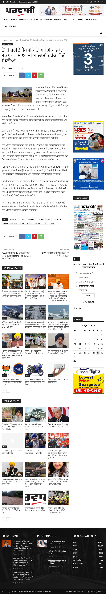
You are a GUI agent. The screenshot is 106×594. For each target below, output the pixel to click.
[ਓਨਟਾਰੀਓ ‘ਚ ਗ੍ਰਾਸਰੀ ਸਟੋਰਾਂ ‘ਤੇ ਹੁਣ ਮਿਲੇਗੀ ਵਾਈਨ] (12, 440)
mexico (25, 223)
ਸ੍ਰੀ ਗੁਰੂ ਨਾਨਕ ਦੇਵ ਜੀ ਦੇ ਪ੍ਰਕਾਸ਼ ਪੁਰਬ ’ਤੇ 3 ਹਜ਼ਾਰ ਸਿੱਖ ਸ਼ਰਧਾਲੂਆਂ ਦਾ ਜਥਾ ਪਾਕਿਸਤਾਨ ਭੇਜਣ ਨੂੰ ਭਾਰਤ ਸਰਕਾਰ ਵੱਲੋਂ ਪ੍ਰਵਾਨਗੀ (58, 325)
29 (98, 352)
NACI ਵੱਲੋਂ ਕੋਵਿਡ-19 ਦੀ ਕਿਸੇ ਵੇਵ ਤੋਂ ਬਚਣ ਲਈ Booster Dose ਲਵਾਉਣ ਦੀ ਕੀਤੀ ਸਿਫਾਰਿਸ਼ (17, 256)
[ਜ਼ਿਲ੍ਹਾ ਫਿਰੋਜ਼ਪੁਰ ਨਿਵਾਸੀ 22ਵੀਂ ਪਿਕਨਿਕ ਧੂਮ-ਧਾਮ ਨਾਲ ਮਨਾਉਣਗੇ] (35, 498)
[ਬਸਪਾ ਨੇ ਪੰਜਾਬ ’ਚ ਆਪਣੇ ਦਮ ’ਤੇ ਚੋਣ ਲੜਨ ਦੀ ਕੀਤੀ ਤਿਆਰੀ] (58, 340)
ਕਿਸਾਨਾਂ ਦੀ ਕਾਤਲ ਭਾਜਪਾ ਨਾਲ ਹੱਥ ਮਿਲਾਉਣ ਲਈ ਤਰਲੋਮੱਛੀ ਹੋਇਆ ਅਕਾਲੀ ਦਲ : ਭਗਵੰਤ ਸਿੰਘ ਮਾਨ (12, 294)
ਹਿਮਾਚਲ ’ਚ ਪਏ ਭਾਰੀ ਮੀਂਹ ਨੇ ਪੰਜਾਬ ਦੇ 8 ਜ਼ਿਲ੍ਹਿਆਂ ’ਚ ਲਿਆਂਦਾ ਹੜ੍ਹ (12, 510)
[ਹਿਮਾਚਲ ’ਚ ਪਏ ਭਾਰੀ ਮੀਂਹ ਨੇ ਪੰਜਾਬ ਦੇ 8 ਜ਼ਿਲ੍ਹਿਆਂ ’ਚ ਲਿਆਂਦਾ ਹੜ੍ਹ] (12, 498)
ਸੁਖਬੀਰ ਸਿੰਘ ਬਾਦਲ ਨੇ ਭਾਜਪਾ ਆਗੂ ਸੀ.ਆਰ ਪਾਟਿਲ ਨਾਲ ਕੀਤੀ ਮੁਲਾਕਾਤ (12, 382)
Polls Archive (80, 308)
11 (80, 344)
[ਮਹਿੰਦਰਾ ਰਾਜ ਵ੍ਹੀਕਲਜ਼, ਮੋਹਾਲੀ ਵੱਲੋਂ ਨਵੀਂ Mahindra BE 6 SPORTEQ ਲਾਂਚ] (12, 312)
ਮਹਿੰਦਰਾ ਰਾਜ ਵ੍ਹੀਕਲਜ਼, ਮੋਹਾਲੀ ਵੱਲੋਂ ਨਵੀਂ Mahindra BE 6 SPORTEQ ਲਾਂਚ (11, 324)
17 (75, 348)
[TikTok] (94, 2)
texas (45, 223)
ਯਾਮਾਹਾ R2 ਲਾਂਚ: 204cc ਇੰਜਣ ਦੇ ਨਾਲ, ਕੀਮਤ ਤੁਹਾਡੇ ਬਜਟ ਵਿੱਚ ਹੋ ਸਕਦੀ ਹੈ (35, 382)
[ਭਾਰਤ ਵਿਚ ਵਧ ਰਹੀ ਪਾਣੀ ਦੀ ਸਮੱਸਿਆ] (42, 563)
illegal (5, 223)
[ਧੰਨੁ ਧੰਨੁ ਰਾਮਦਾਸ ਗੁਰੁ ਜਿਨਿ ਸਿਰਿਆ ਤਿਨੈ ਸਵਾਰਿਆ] (42, 543)
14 (94, 344)
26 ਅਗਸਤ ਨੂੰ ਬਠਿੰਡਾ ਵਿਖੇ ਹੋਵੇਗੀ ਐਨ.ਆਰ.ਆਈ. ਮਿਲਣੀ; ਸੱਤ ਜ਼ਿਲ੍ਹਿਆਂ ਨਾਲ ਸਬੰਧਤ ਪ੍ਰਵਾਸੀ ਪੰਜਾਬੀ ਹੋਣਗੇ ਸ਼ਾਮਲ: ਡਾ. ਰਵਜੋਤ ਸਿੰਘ (22, 546)
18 (80, 348)
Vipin (10, 68)
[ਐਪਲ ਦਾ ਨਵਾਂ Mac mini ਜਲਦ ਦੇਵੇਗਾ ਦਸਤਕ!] (58, 369)
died (48, 219)
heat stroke (57, 219)
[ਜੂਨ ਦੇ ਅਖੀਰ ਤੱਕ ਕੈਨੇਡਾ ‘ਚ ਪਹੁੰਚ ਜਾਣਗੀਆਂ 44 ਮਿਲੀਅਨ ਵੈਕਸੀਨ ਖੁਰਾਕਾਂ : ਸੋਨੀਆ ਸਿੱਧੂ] (58, 469)
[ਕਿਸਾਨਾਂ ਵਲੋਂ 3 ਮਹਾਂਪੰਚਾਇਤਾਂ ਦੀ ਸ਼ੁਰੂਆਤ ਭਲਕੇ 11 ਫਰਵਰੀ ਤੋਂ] (35, 440)
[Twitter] (98, 2)
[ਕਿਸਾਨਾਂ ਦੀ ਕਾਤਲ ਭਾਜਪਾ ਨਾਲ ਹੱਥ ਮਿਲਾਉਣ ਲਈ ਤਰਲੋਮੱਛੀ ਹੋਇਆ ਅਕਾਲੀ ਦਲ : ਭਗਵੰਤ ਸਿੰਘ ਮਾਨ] (12, 281)
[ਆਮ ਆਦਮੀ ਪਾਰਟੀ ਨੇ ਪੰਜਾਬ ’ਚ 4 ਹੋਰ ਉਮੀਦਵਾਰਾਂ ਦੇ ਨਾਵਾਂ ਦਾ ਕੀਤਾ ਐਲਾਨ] (12, 469)
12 (85, 344)
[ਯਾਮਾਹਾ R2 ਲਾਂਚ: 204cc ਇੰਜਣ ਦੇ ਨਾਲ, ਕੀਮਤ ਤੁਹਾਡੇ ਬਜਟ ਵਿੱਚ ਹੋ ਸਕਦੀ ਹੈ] (35, 369)
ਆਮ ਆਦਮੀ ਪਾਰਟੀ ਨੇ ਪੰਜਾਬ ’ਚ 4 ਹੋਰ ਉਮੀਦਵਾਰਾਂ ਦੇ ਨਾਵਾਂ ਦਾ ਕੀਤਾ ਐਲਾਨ (12, 482)
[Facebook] (87, 2)
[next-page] (8, 391)
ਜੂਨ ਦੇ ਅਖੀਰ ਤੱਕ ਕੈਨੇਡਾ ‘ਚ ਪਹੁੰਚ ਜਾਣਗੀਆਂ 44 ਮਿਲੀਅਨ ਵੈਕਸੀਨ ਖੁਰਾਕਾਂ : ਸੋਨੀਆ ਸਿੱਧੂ (58, 482)
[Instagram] (91, 2)
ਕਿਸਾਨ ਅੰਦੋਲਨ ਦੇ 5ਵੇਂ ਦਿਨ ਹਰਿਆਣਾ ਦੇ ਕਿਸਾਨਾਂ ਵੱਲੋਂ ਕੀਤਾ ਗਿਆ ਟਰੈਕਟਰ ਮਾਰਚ (57, 510)
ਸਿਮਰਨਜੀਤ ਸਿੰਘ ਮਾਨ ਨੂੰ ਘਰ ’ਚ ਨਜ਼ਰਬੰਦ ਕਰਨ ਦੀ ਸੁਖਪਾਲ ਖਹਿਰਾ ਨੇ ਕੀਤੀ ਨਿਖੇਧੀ (12, 427)
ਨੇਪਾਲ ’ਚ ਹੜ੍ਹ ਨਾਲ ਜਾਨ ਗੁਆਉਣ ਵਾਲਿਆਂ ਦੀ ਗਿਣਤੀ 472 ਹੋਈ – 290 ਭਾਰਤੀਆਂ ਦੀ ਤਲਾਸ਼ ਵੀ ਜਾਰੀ (35, 324)
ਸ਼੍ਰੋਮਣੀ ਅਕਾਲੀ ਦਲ (86, 281)
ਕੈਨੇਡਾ (10, 40)
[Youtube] (102, 2)
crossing (40, 219)
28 (94, 352)
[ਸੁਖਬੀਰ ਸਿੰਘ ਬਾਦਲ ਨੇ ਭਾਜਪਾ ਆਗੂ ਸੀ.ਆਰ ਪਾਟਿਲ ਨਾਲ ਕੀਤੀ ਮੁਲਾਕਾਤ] (12, 369)
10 (75, 344)
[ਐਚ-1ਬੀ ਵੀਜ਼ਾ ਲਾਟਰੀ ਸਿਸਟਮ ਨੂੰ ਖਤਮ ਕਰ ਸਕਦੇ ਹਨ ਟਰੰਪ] (58, 414)
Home (4, 40)
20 (89, 348)
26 (85, 352)
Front (16, 40)
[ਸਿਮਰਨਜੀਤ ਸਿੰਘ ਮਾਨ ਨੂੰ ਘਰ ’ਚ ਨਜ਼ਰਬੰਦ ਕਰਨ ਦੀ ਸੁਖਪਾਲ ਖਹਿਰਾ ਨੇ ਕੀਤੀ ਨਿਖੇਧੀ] (12, 414)
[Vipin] (4, 68)
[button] (101, 33)
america (13, 219)
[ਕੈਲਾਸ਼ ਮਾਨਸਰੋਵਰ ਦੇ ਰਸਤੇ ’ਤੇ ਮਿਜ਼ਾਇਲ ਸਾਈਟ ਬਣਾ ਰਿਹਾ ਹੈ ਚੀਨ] (35, 414)
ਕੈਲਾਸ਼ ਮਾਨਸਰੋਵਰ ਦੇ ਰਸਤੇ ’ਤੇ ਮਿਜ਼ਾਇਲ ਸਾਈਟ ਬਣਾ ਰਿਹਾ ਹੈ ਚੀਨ (34, 427)
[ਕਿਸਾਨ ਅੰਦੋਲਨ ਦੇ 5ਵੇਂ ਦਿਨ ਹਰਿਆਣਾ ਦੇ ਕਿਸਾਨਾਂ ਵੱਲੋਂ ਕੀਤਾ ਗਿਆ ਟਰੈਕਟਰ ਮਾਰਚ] (58, 498)
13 (89, 344)
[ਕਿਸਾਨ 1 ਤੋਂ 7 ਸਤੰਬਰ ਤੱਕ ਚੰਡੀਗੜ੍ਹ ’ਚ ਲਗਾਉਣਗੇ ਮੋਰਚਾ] (35, 340)
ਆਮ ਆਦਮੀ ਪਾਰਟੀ (86, 273)
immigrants (14, 223)
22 (98, 348)
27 (89, 352)
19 (85, 348)
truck (52, 223)
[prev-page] (3, 391)
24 (75, 352)
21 (94, 348)
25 (80, 352)
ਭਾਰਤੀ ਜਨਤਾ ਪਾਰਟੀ (86, 286)
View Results (88, 301)
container (30, 219)
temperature (35, 223)
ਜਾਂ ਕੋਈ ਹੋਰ (83, 290)
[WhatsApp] (41, 75)
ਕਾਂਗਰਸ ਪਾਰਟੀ (84, 277)
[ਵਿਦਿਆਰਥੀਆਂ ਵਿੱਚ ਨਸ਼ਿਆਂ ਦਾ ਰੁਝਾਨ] (42, 553)
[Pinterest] (34, 75)
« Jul (74, 361)
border (21, 219)
